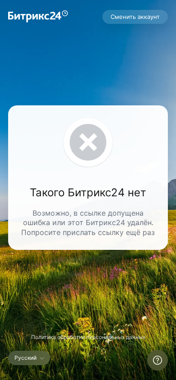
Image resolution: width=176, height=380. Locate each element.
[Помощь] (157, 360)
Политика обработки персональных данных (88, 337)
